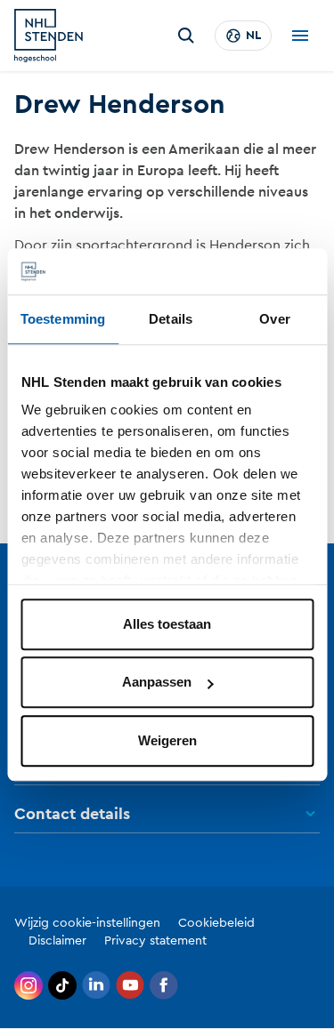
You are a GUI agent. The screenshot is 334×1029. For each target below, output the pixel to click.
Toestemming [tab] (62, 318)
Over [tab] (274, 318)
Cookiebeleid (216, 923)
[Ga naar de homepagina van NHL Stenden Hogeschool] (48, 35)
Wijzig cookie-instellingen (87, 923)
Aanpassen (156, 682)
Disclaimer (57, 941)
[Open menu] (300, 35)
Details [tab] (170, 318)
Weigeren (167, 740)
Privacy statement (155, 941)
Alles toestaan (167, 623)
